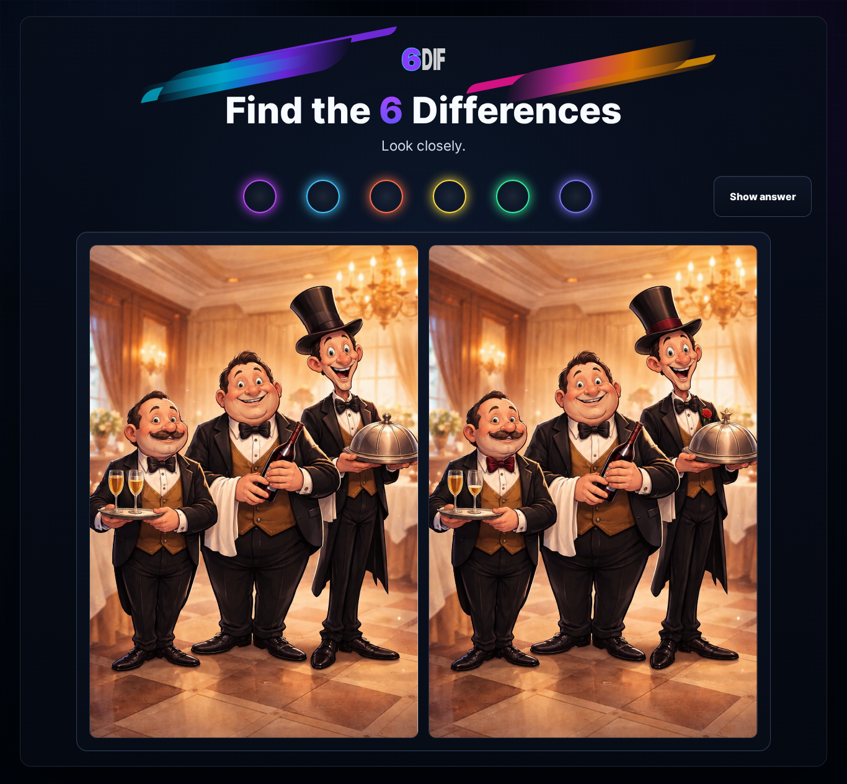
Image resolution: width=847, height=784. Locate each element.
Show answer (763, 196)
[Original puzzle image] (254, 492)
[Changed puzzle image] (593, 492)
